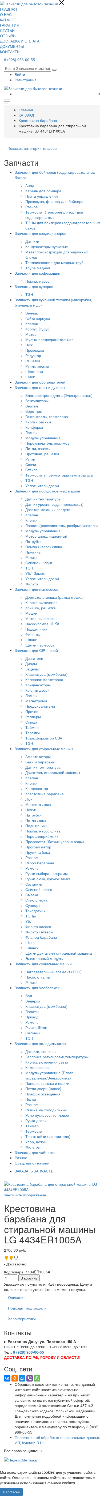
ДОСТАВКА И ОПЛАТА (19, 41)
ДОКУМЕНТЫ (12, 46)
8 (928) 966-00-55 (19, 59)
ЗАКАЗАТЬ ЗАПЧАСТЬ (34, 1171)
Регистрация (26, 79)
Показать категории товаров (32, 148)
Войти (20, 74)
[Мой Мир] (22, 1378)
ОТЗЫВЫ (8, 35)
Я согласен (11, 1492)
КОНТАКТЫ (10, 51)
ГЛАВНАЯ (8, 9)
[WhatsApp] (37, 1378)
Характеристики (22, 1318)
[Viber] (29, 1378)
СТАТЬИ (7, 30)
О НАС (6, 14)
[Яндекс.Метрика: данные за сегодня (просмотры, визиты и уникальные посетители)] (20, 1460)
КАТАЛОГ (8, 19)
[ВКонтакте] (7, 1378)
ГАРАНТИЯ (9, 25)
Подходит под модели (27, 1308)
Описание (17, 1297)
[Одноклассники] (14, 1378)
